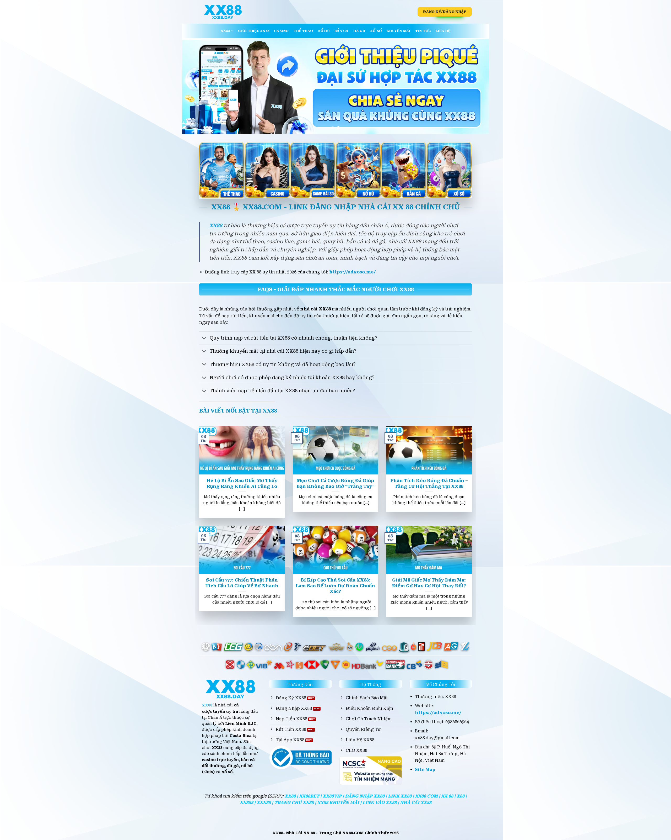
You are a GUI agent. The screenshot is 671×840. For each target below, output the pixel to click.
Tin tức (423, 31)
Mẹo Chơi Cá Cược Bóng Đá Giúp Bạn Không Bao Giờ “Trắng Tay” (335, 483)
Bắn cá (341, 31)
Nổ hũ (324, 31)
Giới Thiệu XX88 (253, 31)
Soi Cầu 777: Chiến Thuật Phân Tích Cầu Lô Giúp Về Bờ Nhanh (241, 583)
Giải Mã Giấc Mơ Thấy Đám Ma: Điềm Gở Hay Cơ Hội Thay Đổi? (429, 583)
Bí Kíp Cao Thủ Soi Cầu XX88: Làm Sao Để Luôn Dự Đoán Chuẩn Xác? (335, 586)
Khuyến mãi (398, 31)
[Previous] (195, 86)
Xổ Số (376, 31)
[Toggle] (204, 338)
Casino (281, 31)
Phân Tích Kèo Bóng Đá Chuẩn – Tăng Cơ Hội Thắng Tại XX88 (429, 483)
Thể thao (303, 31)
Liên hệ (443, 31)
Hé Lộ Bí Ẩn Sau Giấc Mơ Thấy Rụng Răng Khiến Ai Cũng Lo (242, 483)
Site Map (425, 769)
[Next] (476, 86)
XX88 (225, 31)
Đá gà (359, 31)
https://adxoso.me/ (352, 272)
